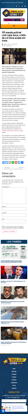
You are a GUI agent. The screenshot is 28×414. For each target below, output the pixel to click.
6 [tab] (18, 23)
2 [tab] (10, 23)
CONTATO (14, 388)
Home (14, 368)
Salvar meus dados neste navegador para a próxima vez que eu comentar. (13, 227)
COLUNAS (14, 374)
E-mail (4, 212)
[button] (14, 25)
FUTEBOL (14, 377)
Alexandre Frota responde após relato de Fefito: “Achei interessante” (13, 302)
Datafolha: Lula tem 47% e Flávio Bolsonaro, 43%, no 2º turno (13, 281)
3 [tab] (12, 23)
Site (3, 219)
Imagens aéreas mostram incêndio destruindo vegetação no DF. (12, 322)
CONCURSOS (14, 382)
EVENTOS (14, 380)
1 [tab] (8, 23)
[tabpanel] (14, 20)
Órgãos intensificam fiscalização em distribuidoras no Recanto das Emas (13, 342)
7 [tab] (19, 23)
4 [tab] (14, 23)
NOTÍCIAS (14, 371)
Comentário (6, 186)
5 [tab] (16, 23)
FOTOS (14, 385)
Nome (4, 206)
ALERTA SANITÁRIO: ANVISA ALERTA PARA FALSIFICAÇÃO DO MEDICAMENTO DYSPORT (11, 261)
